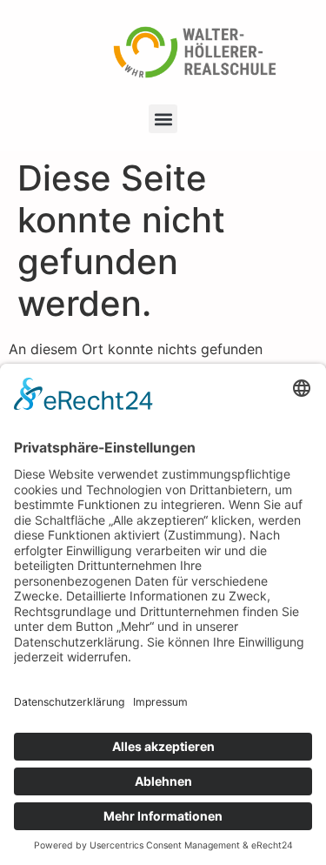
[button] (163, 118)
